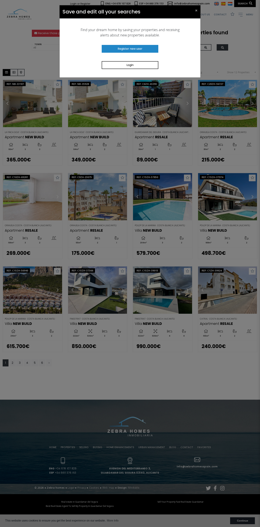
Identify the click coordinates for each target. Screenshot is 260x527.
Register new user (130, 49)
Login (130, 65)
